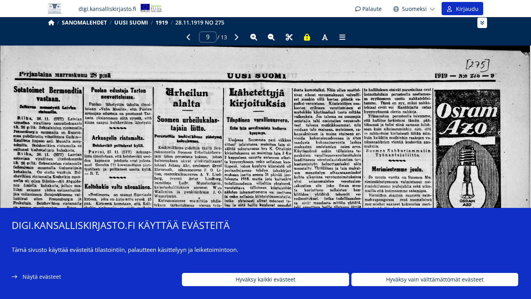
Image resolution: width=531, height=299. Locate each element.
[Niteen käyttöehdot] (307, 37)
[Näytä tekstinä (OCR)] (324, 37)
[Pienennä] (271, 37)
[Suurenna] (254, 37)
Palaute (371, 8)
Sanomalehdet (84, 22)
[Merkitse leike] (289, 37)
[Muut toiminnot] (342, 37)
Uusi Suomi (131, 22)
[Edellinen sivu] (188, 37)
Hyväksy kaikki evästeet (265, 279)
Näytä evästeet (42, 276)
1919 (161, 22)
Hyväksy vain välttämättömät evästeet (435, 279)
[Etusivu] (51, 22)
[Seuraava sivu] (236, 37)
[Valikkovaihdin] (482, 23)
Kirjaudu (466, 8)
